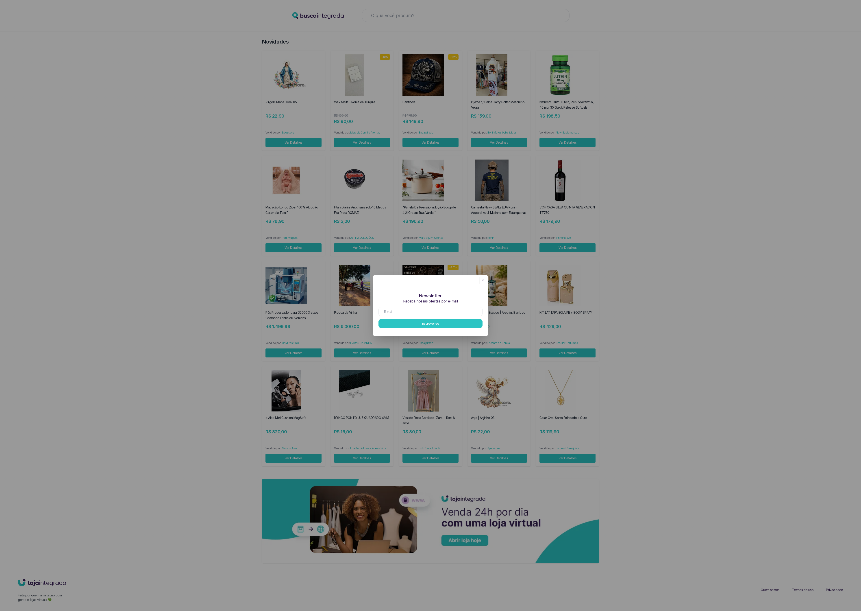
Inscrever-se (430, 323)
